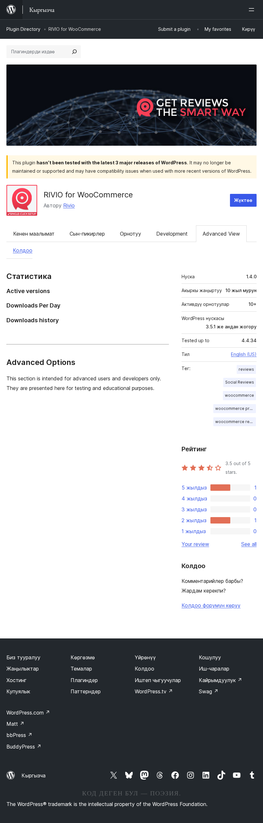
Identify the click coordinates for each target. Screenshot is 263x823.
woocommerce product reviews (235, 408)
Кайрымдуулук (220, 680)
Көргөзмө (83, 657)
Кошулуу (210, 657)
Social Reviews (239, 382)
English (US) (244, 354)
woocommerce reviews (235, 421)
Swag (208, 691)
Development (172, 233)
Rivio (69, 205)
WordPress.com (28, 712)
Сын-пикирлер (87, 233)
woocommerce (239, 395)
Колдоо (22, 250)
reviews (246, 369)
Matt (15, 724)
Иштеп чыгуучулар (158, 680)
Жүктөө (243, 200)
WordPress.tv (154, 691)
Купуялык (18, 691)
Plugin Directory (23, 29)
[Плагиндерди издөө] (74, 51)
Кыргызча (33, 775)
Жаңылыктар (22, 668)
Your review (195, 544)
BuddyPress (23, 746)
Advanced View (221, 233)
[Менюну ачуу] (252, 9)
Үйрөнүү (145, 657)
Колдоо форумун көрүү (211, 605)
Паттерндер (86, 691)
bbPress (19, 735)
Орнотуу (130, 233)
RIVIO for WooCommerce (88, 194)
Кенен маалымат (34, 233)
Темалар (81, 668)
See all (249, 544)
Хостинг (16, 680)
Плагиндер (84, 680)
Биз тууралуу (23, 657)
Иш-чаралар (214, 668)
